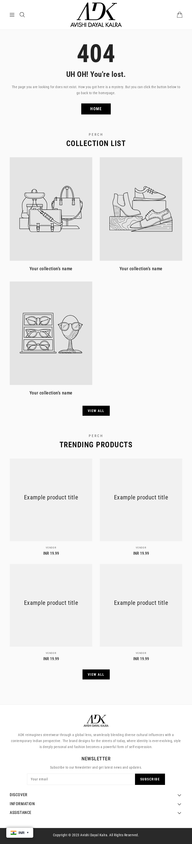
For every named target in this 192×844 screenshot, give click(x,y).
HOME (96, 108)
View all (96, 411)
